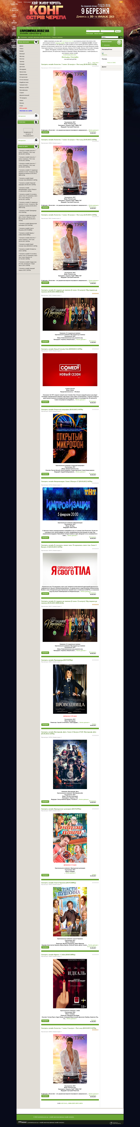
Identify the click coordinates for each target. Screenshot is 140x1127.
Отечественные (91, 946)
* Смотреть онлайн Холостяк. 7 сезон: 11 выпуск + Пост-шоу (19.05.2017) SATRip (27, 158)
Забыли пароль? (98, 33)
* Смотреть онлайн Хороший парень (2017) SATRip (27, 269)
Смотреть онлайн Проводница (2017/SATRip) (57, 660)
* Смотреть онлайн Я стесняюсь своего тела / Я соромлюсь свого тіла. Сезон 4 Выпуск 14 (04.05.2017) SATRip (28, 197)
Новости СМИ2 (111, 62)
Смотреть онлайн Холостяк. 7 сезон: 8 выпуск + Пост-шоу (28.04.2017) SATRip (68, 1028)
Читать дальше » (94, 130)
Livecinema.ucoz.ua (115, 1123)
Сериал (94, 724)
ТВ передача (92, 131)
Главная (19, 2)
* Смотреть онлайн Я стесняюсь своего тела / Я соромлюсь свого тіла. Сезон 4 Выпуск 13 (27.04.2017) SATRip (28, 256)
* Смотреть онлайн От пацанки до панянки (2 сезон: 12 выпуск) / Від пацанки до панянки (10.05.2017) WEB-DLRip (28, 172)
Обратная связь (37, 2)
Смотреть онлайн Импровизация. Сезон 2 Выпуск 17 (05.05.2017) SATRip (66, 481)
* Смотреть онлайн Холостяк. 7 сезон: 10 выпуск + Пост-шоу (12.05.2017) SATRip (27, 165)
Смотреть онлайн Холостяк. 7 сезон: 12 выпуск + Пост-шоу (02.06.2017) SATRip (69, 64)
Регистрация (27, 2)
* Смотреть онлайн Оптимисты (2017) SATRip (27, 249)
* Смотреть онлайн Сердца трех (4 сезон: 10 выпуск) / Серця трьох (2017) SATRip (28, 263)
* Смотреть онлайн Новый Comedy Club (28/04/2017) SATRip (28, 245)
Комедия (93, 1020)
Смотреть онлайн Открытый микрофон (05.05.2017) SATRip (62, 409)
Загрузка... (105, 54)
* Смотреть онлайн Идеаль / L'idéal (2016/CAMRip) (26, 233)
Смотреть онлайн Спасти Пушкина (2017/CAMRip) (58, 883)
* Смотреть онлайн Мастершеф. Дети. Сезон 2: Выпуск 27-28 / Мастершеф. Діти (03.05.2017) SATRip (28, 218)
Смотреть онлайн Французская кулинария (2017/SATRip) (61, 809)
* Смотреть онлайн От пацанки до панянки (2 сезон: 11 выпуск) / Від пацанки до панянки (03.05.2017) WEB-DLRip (28, 205)
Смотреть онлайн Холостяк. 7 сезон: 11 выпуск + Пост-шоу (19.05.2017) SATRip (69, 140)
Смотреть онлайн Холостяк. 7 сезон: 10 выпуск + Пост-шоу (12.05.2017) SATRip (69, 215)
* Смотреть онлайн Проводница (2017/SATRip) (27, 211)
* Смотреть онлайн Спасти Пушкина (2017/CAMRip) (26, 229)
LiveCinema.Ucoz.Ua (67, 41)
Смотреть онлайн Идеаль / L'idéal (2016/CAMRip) (58, 954)
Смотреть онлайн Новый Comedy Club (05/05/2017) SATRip (61, 349)
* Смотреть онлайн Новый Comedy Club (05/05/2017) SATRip (28, 179)
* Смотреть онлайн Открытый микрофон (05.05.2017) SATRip (27, 183)
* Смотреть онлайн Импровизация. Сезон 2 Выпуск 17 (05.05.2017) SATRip (27, 189)
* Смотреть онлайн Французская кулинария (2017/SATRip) (28, 224)
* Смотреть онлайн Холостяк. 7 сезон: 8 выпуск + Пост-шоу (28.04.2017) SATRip (27, 239)
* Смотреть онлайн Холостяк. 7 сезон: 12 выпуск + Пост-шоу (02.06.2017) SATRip (27, 152)
